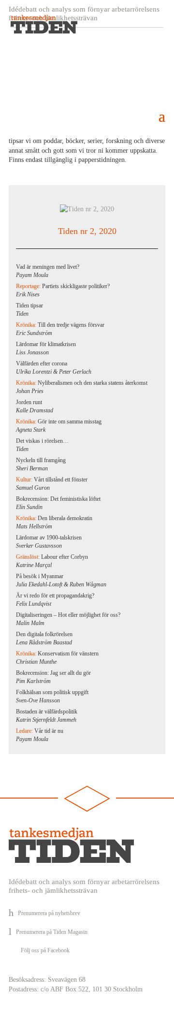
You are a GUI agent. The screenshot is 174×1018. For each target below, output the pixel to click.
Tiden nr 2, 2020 (87, 231)
